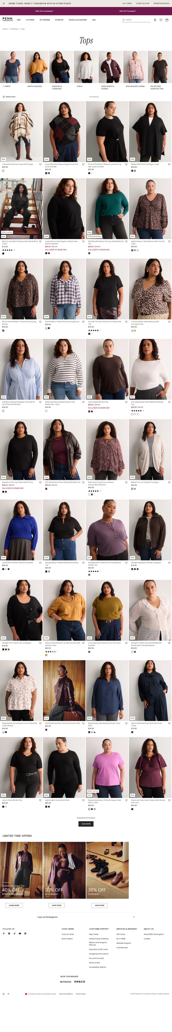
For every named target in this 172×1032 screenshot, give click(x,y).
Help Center (93, 934)
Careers (147, 939)
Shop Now (56, 905)
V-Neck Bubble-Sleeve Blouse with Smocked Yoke (145, 322)
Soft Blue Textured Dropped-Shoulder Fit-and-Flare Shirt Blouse (18, 403)
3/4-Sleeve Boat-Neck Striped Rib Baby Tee (62, 482)
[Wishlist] (161, 20)
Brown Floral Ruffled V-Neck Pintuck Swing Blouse (19, 322)
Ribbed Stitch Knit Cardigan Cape (145, 164)
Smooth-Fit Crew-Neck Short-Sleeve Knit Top (104, 322)
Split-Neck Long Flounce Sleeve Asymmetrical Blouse (100, 483)
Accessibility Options (97, 967)
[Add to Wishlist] (40, 164)
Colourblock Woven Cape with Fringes (17, 164)
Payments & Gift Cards (98, 949)
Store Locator (142, 3)
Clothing (14, 29)
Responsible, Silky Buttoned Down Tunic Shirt (104, 724)
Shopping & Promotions (98, 954)
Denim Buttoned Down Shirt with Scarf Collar (146, 724)
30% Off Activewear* (44, 11)
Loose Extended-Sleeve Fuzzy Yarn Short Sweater (104, 644)
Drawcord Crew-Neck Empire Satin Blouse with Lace (148, 801)
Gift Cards (121, 934)
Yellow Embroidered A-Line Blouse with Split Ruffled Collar (62, 644)
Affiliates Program (124, 943)
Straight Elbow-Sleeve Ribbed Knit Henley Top (61, 563)
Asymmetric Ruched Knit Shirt (57, 800)
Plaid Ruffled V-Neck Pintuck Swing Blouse (62, 321)
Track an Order (68, 934)
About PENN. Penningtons (154, 934)
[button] (19, 20)
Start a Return (67, 939)
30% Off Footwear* (127, 11)
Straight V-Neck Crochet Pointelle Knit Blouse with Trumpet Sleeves (146, 644)
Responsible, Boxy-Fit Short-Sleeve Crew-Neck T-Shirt (105, 801)
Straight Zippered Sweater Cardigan (146, 562)
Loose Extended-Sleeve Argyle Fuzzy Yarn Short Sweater (61, 165)
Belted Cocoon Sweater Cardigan (145, 482)
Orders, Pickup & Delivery (99, 939)
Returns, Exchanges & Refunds (98, 943)
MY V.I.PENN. (127, 3)
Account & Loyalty (96, 958)
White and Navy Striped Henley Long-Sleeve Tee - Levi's (60, 403)
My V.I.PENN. (121, 939)
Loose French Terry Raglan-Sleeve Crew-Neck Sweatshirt (61, 242)
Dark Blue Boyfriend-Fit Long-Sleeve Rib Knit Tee (105, 242)
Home (5, 29)
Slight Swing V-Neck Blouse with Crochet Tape (147, 242)
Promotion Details (161, 3)
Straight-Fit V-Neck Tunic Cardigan (16, 643)
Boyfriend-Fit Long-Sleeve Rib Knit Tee (17, 482)
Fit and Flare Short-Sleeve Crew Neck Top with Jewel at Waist (104, 165)
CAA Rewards (122, 947)
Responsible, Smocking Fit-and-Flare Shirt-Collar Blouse (20, 724)
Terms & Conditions (66, 994)
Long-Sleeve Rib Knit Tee (98, 402)
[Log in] (155, 20)
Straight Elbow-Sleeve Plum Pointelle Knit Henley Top (104, 563)
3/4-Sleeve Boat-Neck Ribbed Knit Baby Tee (147, 403)
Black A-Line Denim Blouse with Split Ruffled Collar (20, 242)
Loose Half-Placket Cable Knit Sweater (17, 562)
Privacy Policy (81, 994)
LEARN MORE (14, 905)
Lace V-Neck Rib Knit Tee (12, 800)
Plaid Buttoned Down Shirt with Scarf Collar (62, 723)
